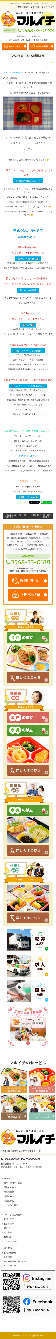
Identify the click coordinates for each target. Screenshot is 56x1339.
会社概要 (8, 1257)
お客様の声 (24, 7)
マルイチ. (25, 1336)
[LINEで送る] (46, 502)
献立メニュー (10, 1228)
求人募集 (36, 7)
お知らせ (8, 1237)
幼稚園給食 (17, 72)
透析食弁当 (9, 1196)
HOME (7, 1178)
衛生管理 (8, 1248)
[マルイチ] (28, 19)
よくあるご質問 (11, 1205)
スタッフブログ (11, 1241)
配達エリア (9, 1219)
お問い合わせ (10, 1252)
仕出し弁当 (9, 1201)
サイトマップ (49, 7)
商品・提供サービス (13, 1183)
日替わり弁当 (10, 1187)
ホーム (6, 72)
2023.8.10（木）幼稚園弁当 (15, 516)
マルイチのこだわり (13, 1215)
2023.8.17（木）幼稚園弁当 (41, 516)
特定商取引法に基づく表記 (16, 1261)
